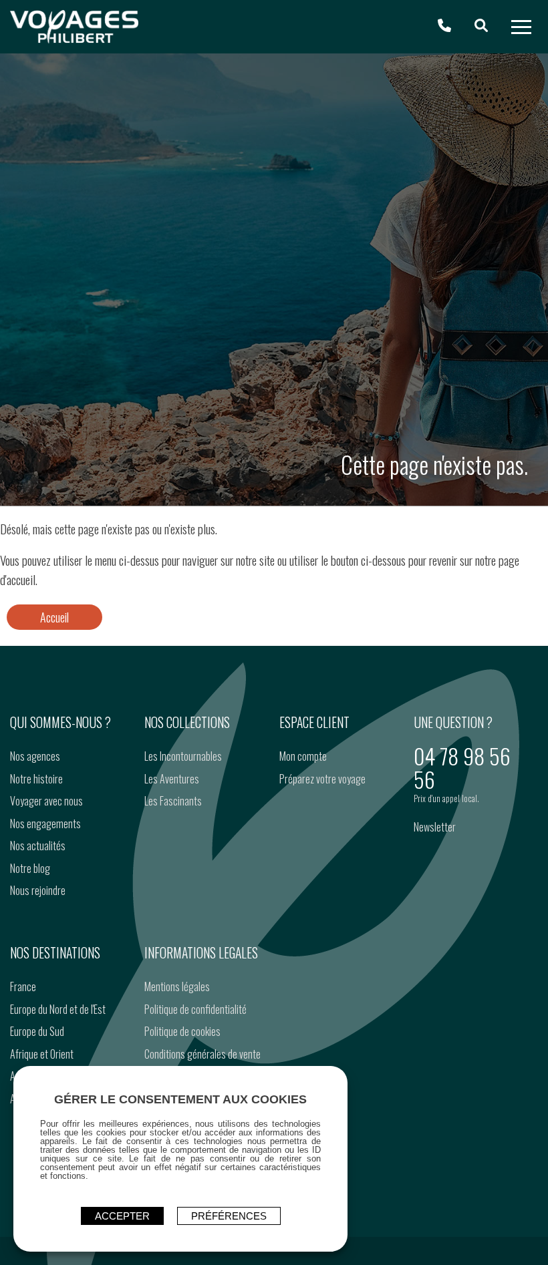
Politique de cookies (182, 1031)
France (23, 986)
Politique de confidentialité (195, 1009)
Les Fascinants (173, 801)
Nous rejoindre (37, 890)
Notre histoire (36, 779)
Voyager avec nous (46, 801)
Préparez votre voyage (322, 779)
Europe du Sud (37, 1031)
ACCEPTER (122, 1216)
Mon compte (303, 756)
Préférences (229, 1216)
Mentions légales (177, 986)
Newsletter (435, 827)
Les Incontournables (183, 756)
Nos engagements (45, 824)
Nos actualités (37, 846)
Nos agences (35, 756)
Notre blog (30, 868)
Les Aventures (171, 779)
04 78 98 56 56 (462, 767)
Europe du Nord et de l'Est (58, 1009)
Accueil (54, 617)
